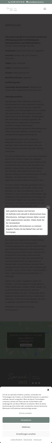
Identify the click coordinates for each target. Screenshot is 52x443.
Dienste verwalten (25, 413)
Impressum (38, 439)
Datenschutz (27, 439)
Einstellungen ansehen (26, 434)
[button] (48, 390)
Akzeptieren (26, 420)
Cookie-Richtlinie (16, 439)
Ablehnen (26, 427)
